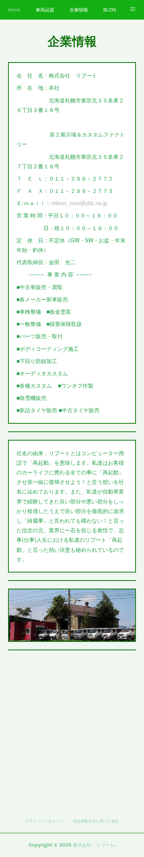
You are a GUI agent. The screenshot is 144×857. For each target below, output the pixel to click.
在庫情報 (79, 9)
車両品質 (45, 9)
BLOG (109, 9)
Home (14, 9)
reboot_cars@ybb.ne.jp (79, 203)
